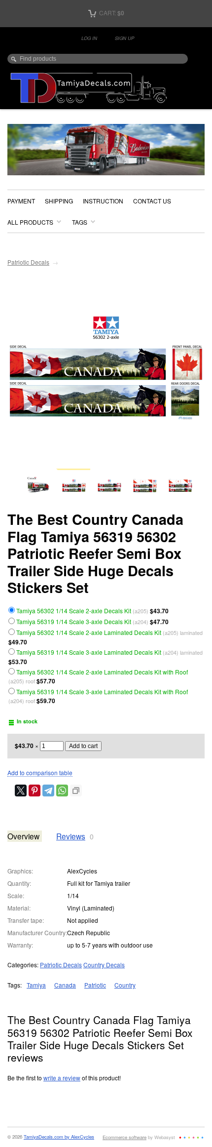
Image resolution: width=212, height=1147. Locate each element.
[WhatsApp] (62, 790)
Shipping (59, 201)
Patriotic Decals (28, 262)
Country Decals (104, 964)
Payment (21, 201)
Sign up (124, 38)
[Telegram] (48, 790)
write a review (61, 1077)
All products (30, 222)
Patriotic (95, 985)
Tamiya (36, 985)
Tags (79, 222)
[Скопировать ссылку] (76, 790)
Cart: (111, 12)
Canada (65, 985)
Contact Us (152, 201)
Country (125, 985)
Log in (89, 38)
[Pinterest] (34, 790)
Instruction (103, 201)
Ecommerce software (124, 1137)
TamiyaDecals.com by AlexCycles (59, 1136)
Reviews (70, 836)
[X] (21, 790)
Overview (23, 836)
